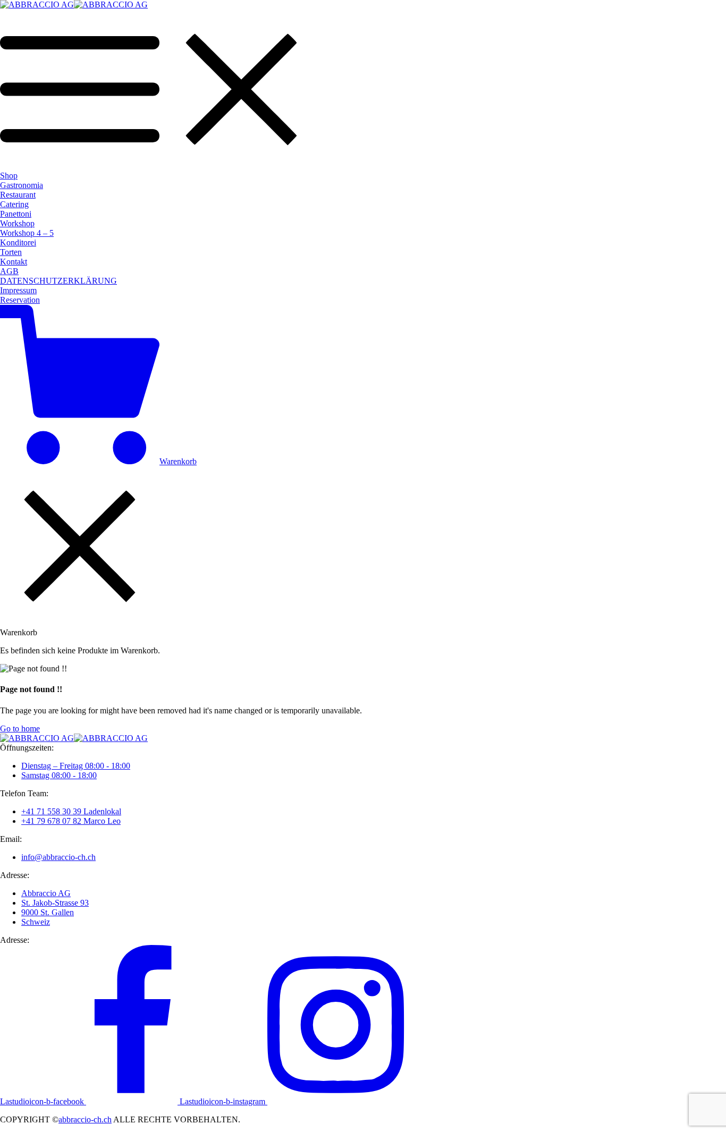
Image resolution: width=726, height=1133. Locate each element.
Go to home (20, 728)
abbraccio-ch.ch (85, 1119)
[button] (20, 299)
